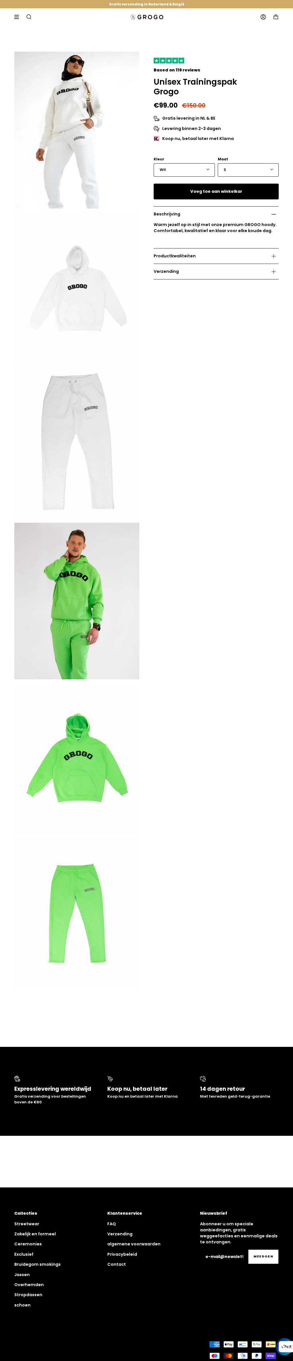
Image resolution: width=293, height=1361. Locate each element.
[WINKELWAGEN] (276, 17)
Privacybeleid (122, 1254)
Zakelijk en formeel (35, 1234)
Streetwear (26, 1224)
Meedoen (263, 1256)
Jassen (22, 1275)
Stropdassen (28, 1295)
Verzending (166, 271)
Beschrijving (167, 214)
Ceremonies (28, 1244)
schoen (22, 1305)
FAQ (111, 1224)
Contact (116, 1264)
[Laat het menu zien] (18, 17)
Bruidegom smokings (37, 1264)
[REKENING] (263, 17)
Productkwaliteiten (175, 256)
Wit (163, 169)
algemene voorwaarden (134, 1244)
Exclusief (23, 1254)
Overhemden (29, 1285)
